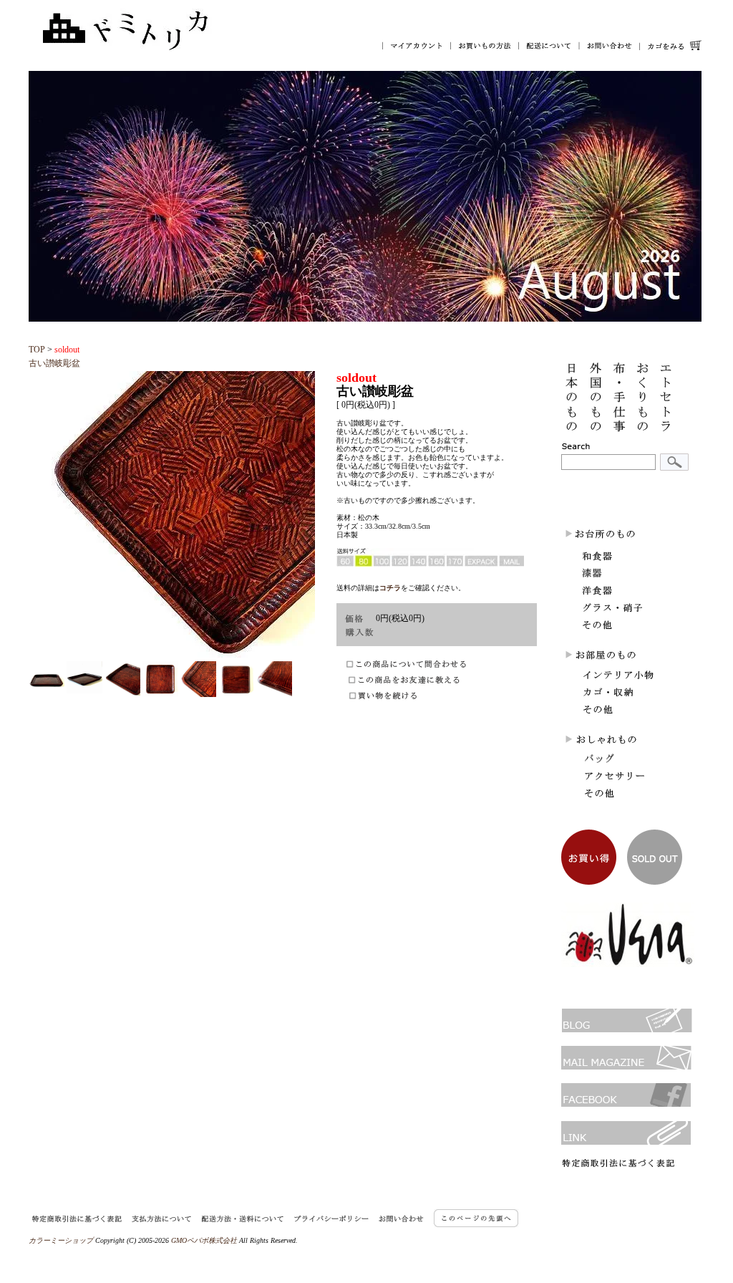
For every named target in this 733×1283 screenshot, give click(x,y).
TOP (37, 350)
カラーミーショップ (61, 1240)
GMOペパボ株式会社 (204, 1240)
